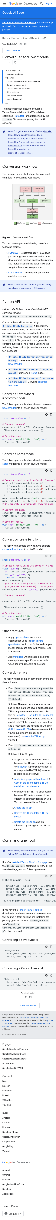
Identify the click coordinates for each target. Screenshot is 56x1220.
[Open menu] (5, 3)
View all (6, 1151)
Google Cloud (8, 1141)
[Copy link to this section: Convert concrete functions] (45, 540)
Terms (5, 1206)
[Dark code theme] (46, 414)
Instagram (7, 1090)
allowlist (22, 766)
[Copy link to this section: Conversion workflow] (40, 167)
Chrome (6, 1122)
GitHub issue (39, 288)
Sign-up (16, 26)
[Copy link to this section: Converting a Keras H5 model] (47, 968)
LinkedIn (6, 1095)
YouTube (6, 1105)
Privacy (14, 1206)
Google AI (6, 1189)
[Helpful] (21, 44)
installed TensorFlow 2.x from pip (29, 862)
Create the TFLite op (25, 822)
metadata (18, 656)
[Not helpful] (25, 44)
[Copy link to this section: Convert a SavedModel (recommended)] (29, 398)
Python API (14, 253)
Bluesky (6, 1086)
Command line (15, 272)
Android (6, 1118)
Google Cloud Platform (13, 1184)
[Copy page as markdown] (15, 62)
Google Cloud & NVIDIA (12, 1068)
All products (8, 1194)
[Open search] (41, 3)
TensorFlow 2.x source (30, 909)
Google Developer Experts (14, 1059)
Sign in (49, 3)
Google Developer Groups (14, 1054)
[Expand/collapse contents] (19, 71)
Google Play (7, 1146)
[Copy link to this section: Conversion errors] (30, 673)
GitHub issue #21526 (19, 729)
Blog (4, 1081)
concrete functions (12, 549)
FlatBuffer (19, 115)
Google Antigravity (11, 1137)
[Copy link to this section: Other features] (27, 631)
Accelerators (8, 1063)
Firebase (6, 1127)
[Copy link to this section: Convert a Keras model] (38, 454)
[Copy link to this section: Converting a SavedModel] (42, 940)
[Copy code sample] (51, 414)
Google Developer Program (15, 1049)
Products (15, 38)
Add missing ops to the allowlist (31, 779)
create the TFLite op (34, 736)
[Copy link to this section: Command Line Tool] (39, 841)
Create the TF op (23, 807)
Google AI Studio (10, 1132)
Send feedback (14, 50)
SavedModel (15, 364)
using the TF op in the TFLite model (34, 715)
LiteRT (43, 38)
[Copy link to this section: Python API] (24, 302)
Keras (34, 373)
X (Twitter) (7, 1100)
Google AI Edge (13, 13)
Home (5, 38)
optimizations (22, 637)
